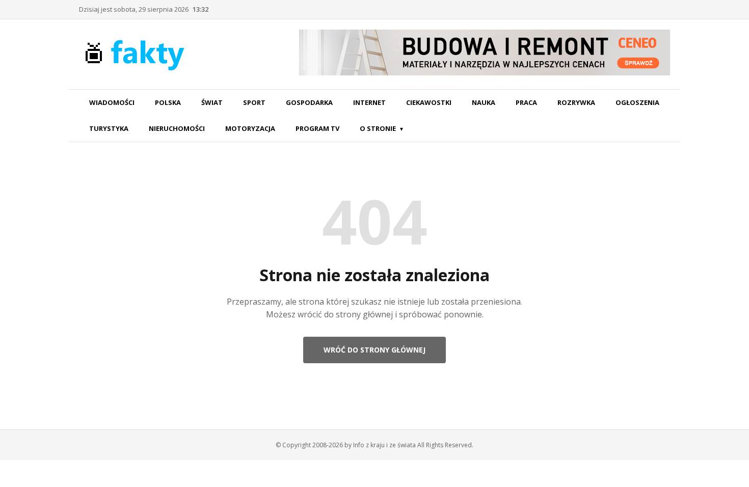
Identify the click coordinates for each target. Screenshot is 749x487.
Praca (526, 102)
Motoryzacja (250, 128)
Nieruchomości (177, 128)
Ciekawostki (428, 102)
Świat (212, 102)
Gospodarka (309, 102)
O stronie (378, 128)
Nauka (483, 102)
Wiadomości (112, 102)
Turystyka (108, 128)
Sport (254, 102)
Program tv (317, 128)
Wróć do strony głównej (374, 350)
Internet (369, 102)
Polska (168, 102)
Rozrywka (576, 102)
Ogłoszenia (637, 102)
